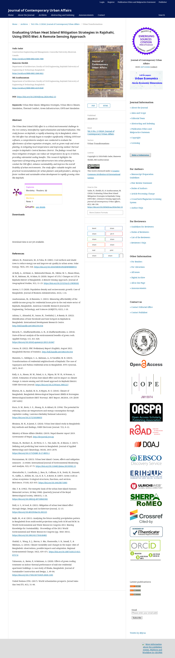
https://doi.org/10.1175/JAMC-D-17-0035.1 (31, 453)
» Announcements (138, 288)
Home (11, 15)
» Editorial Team (137, 118)
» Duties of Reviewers (139, 232)
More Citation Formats (98, 212)
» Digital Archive (137, 277)
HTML (105, 105)
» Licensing (135, 143)
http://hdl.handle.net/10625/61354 (27, 325)
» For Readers (136, 261)
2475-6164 (145, 67)
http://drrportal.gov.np (43, 436)
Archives (43, 15)
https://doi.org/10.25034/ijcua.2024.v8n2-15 (36, 96)
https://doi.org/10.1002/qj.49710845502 (30, 499)
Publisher (163, 2)
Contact (101, 15)
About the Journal (26, 15)
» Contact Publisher (139, 312)
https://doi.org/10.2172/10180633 (27, 417)
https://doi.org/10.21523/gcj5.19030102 (61, 283)
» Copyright (135, 137)
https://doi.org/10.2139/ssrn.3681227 (51, 384)
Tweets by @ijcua (138, 633)
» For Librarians (137, 267)
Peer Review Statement (141, 183)
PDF (93, 105)
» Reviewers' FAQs (138, 242)
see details (40, 207)
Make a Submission (140, 155)
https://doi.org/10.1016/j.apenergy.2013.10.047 (33, 342)
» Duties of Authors (138, 188)
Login (102, 2)
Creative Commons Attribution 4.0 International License (104, 174)
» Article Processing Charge (142, 193)
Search (161, 15)
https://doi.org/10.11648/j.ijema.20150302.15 (56, 466)
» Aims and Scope (138, 113)
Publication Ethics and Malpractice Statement (137, 2)
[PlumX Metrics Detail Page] (16, 192)
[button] (96, 228)
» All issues (135, 272)
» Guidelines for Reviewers (142, 226)
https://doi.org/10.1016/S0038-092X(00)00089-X (55, 267)
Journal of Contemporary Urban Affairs (40, 10)
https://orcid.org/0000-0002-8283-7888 (27, 58)
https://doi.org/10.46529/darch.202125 (29, 512)
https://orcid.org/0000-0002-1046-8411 (27, 73)
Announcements (86, 15)
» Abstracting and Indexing (142, 123)
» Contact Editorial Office (141, 307)
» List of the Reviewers (140, 237)
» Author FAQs (136, 207)
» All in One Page (137, 283)
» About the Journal (139, 107)
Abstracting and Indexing (62, 15)
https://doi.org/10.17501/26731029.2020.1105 (32, 575)
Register (111, 2)
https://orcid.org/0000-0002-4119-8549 (27, 88)
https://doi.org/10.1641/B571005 (52, 482)
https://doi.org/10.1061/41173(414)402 (29, 535)
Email (134, 610)
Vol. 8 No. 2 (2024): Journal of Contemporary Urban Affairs (55, 24)
